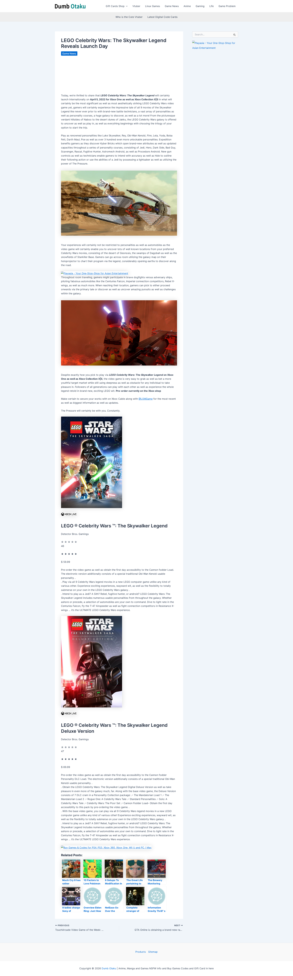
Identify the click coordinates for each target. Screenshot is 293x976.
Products (140, 951)
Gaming (200, 6)
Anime (187, 6)
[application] (126, 6)
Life (211, 6)
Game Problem (227, 6)
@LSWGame (146, 398)
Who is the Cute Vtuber (129, 16)
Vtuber (136, 6)
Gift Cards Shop (115, 6)
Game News (172, 6)
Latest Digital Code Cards (162, 16)
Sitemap (153, 951)
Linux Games (152, 6)
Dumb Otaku (109, 968)
